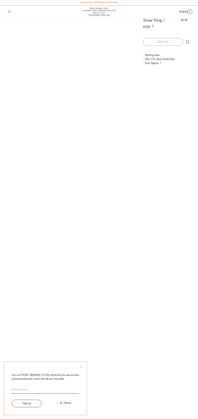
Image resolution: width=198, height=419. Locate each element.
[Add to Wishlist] (187, 42)
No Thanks (65, 403)
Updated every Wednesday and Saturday (99, 3)
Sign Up (26, 403)
